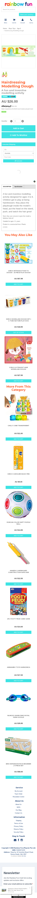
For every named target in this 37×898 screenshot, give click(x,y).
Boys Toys (12, 28)
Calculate (19, 161)
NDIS (18, 807)
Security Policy (18, 832)
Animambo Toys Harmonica (18, 667)
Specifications (18, 186)
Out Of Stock (18, 332)
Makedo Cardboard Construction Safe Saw (18, 571)
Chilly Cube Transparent (18, 425)
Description (7, 186)
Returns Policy (18, 829)
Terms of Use (18, 823)
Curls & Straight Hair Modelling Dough (18, 368)
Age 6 (19, 28)
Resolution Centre (18, 797)
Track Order (18, 794)
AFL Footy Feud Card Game (18, 619)
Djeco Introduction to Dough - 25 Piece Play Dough (18, 271)
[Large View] (4, 74)
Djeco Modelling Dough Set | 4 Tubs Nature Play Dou (18, 320)
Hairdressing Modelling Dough (14, 30)
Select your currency (26, 14)
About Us (18, 804)
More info (14, 106)
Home (5, 28)
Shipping (18, 820)
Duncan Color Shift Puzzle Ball (18, 523)
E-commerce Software (16, 856)
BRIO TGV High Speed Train (15, 890)
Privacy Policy (18, 826)
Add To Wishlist (19, 135)
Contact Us (18, 813)
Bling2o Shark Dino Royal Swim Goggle (18, 716)
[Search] (34, 9)
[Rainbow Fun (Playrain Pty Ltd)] (18, 4)
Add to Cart (18, 128)
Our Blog (18, 810)
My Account (18, 791)
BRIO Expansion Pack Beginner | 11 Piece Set (18, 765)
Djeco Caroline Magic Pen (19, 474)
